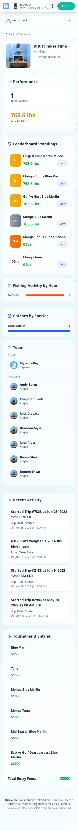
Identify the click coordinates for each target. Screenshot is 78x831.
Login (66, 6)
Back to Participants (19, 34)
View (63, 163)
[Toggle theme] (52, 6)
